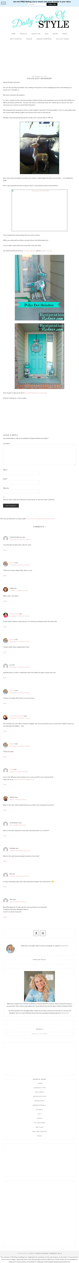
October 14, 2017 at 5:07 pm (19, 876)
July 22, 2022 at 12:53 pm (18, 902)
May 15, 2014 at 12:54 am (18, 799)
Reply (5, 550)
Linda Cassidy (14, 614)
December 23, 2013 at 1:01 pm (20, 616)
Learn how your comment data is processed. (40, 518)
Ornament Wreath (29, 251)
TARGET (39, 1118)
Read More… (65, 946)
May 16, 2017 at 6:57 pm (18, 825)
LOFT (39, 1114)
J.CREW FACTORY (39, 1088)
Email (5, 479)
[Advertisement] (39, 57)
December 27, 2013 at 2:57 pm (20, 718)
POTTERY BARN (39, 1123)
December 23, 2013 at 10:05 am (20, 539)
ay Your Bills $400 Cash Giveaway (35, 393)
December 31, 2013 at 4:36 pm (20, 746)
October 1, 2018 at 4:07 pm (19, 590)
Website (6, 488)
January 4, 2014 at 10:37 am (19, 771)
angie (11, 769)
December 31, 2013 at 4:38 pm (20, 692)
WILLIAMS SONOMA (39, 1131)
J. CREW (39, 1083)
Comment (7, 443)
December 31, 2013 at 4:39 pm (20, 565)
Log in (60, 1253)
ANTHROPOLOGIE (39, 1096)
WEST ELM (39, 1127)
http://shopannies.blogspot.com (24, 779)
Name (5, 470)
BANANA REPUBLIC (39, 1105)
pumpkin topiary (45, 251)
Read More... (66, 1013)
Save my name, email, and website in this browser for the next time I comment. (29, 499)
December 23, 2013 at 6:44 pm (20, 667)
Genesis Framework (42, 1253)
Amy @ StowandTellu (17, 716)
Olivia (31, 1253)
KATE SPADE (39, 1092)
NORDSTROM (39, 1101)
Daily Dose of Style (39, 19)
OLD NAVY (39, 1109)
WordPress (53, 1253)
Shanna (12, 562)
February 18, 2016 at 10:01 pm (20, 850)
